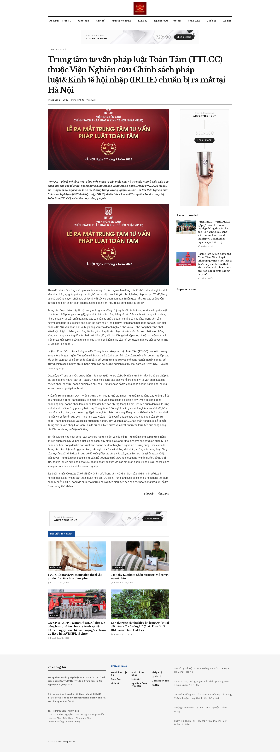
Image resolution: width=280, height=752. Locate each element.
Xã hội (227, 20)
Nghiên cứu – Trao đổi (167, 20)
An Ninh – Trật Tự (60, 20)
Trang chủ (52, 49)
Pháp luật (194, 20)
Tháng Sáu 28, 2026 (122, 583)
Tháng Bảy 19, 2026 (59, 583)
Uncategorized (160, 680)
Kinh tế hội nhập (121, 20)
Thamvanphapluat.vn (65, 742)
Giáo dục (83, 20)
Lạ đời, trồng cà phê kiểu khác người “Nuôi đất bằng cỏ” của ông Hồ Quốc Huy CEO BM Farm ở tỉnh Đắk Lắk (140, 626)
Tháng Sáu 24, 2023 (58, 100)
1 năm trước (206, 278)
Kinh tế (100, 20)
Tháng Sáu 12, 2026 (59, 638)
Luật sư (142, 20)
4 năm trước (207, 246)
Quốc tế (211, 20)
